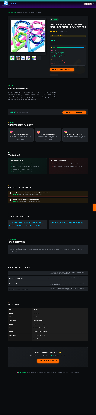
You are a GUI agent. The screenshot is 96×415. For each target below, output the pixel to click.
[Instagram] (15, 3)
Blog (58, 3)
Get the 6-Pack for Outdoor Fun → (62, 69)
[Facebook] (11, 3)
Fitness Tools (44, 3)
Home (32, 3)
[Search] (93, 3)
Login (80, 3)
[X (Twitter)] (13, 3)
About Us (37, 3)
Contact (63, 3)
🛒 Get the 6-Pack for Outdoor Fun (74, 112)
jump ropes (13, 12)
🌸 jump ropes (54, 19)
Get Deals (94, 207)
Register (75, 3)
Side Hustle (52, 3)
